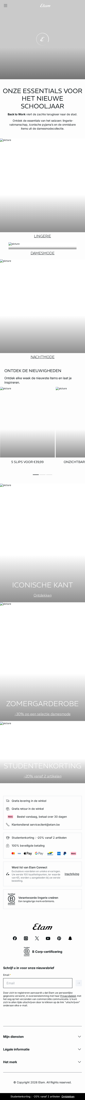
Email (7, 974)
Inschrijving (72, 874)
